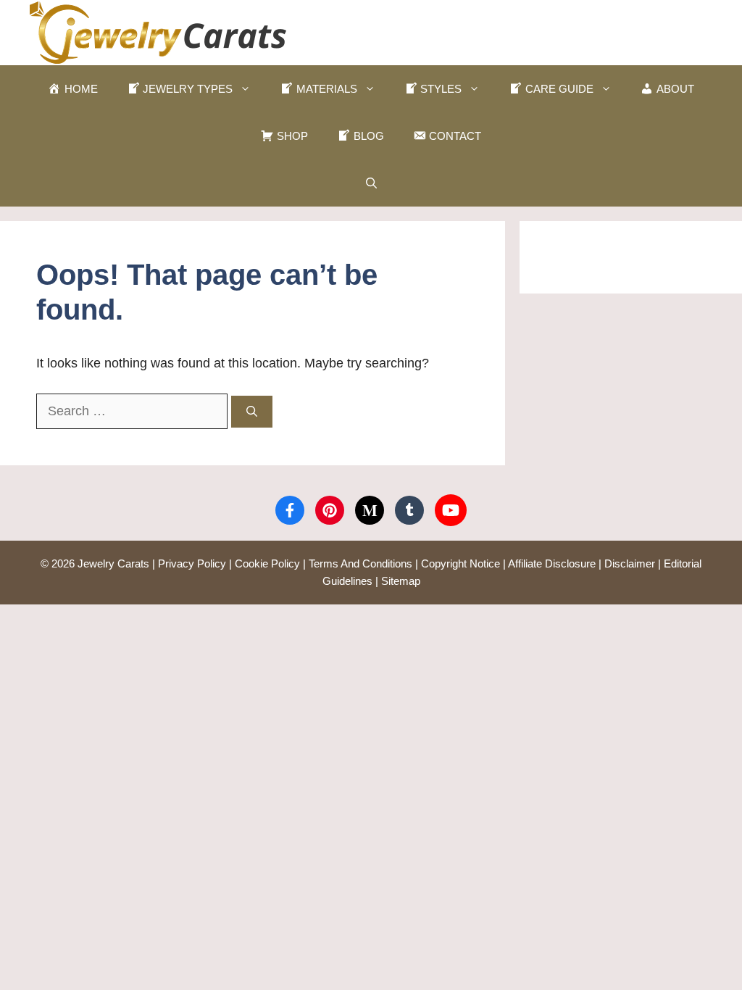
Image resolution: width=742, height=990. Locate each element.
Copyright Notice (460, 563)
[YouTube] (451, 510)
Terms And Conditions (360, 563)
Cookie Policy (267, 563)
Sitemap (400, 581)
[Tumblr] (409, 510)
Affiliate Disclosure (552, 563)
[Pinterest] (329, 510)
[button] (371, 183)
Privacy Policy (192, 563)
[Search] (251, 412)
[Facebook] (289, 510)
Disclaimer (629, 563)
